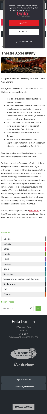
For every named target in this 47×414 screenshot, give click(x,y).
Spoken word (10, 284)
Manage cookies (23, 407)
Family (7, 254)
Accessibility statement (23, 386)
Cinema (7, 238)
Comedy (7, 243)
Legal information (23, 379)
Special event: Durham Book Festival (21, 279)
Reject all (24, 32)
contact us (34, 210)
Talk (6, 289)
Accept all (24, 23)
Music (6, 258)
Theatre (7, 294)
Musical (7, 264)
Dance (6, 248)
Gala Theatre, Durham (23, 14)
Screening (8, 274)
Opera (6, 268)
